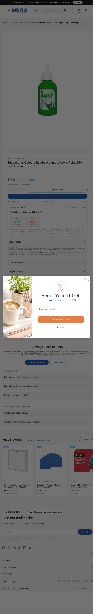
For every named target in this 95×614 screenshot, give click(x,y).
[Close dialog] (87, 279)
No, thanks (61, 327)
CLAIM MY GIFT (61, 319)
